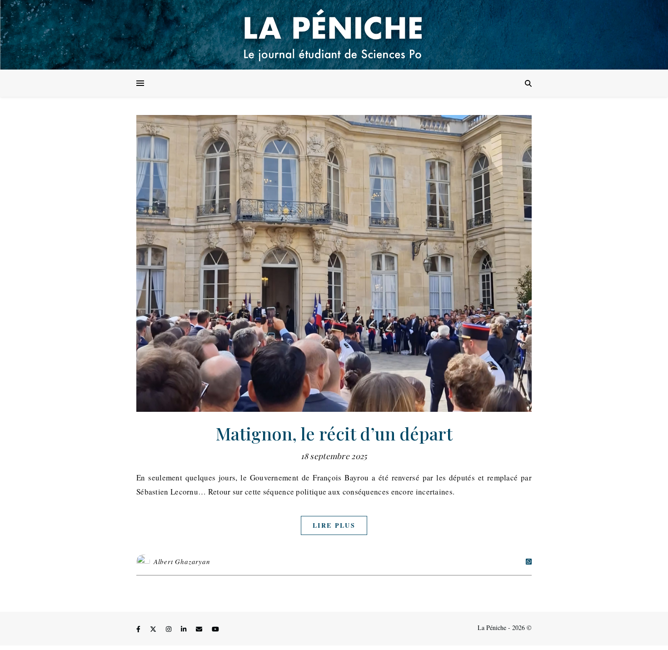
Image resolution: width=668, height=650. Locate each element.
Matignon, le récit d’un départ (334, 433)
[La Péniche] (334, 35)
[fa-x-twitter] (154, 629)
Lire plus (334, 525)
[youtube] (215, 629)
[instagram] (169, 629)
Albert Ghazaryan (182, 561)
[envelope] (200, 629)
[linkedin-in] (184, 629)
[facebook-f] (139, 629)
